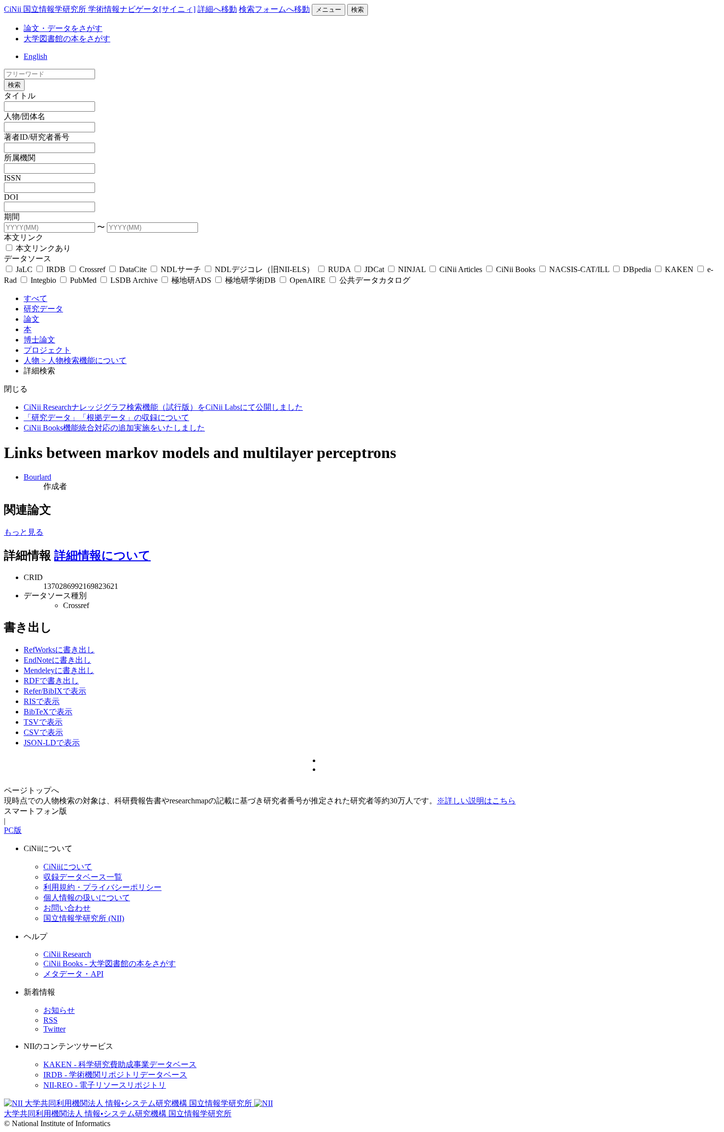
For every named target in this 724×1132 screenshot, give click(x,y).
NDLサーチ (181, 269)
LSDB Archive (134, 280)
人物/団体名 (24, 116)
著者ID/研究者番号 (36, 137)
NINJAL (412, 269)
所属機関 (19, 157)
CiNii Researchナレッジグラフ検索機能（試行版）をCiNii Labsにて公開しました (163, 407)
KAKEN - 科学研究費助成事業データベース (120, 1064)
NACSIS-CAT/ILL (579, 269)
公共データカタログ (373, 280)
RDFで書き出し (51, 680)
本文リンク (23, 237)
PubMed (83, 280)
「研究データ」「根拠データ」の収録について (106, 417)
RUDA (339, 269)
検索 (357, 9)
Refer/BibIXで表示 (55, 691)
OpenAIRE (308, 280)
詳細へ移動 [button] (217, 9)
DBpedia (637, 269)
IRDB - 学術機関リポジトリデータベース (115, 1075)
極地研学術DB (250, 280)
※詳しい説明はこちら (476, 800)
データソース (27, 258)
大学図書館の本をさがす (67, 38)
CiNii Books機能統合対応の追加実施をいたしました (114, 428)
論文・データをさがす (63, 28)
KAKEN (679, 269)
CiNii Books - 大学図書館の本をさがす (109, 963)
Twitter (54, 1029)
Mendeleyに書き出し (59, 670)
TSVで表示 (43, 722)
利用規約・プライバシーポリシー (102, 887)
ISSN (12, 178)
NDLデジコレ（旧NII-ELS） (264, 269)
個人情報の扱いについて (86, 897)
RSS (50, 1020)
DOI (11, 197)
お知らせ (59, 1010)
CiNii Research (67, 954)
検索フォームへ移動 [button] (274, 9)
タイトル (19, 96)
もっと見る (23, 532)
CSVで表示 (43, 732)
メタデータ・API (73, 974)
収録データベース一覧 (82, 877)
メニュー (328, 9)
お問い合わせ (67, 908)
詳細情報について (102, 555)
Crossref (92, 269)
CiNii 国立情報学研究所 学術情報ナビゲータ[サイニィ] (100, 9)
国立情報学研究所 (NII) (83, 918)
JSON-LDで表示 (52, 742)
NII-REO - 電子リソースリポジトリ (104, 1085)
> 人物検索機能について (84, 360)
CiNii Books (515, 269)
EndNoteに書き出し (57, 660)
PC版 (13, 830)
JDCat (374, 269)
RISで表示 (42, 701)
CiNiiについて (67, 866)
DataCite (133, 269)
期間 (12, 217)
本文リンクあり (42, 248)
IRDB (55, 269)
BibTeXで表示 (48, 711)
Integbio (43, 280)
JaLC (24, 269)
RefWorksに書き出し (59, 649)
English (35, 56)
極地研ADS (191, 280)
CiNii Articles (460, 269)
